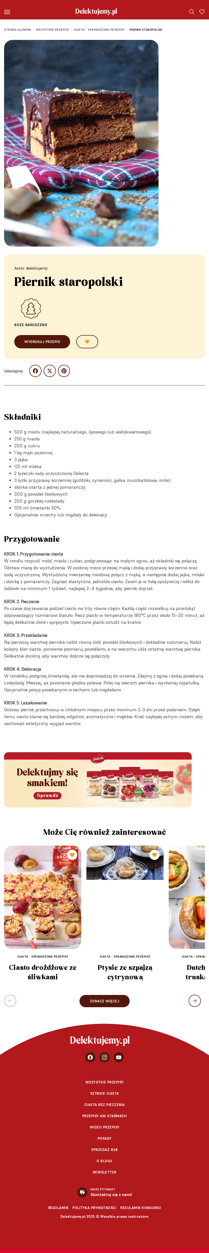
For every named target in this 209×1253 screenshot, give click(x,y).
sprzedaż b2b (104, 1149)
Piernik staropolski (146, 29)
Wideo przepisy (105, 1127)
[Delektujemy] (99, 11)
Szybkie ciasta (104, 1093)
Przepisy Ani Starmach (104, 1116)
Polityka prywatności (94, 1208)
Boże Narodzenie (31, 325)
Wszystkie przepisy (52, 29)
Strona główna (17, 29)
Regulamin (58, 1208)
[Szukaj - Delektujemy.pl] (192, 12)
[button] (195, 1001)
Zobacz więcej (105, 1001)
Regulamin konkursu (140, 1208)
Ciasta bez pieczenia (104, 1104)
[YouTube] (119, 1057)
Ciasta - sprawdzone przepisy (99, 29)
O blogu (104, 1161)
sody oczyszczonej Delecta (62, 473)
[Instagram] (104, 1057)
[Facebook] (90, 1057)
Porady (105, 1138)
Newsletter (104, 1172)
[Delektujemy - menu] (7, 11)
